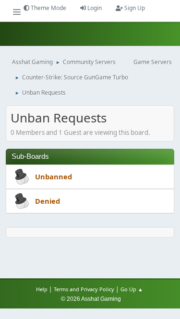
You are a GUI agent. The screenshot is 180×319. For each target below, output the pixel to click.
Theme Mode (47, 8)
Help (42, 289)
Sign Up (134, 8)
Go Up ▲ (132, 289)
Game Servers (152, 62)
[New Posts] (20, 177)
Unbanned (53, 176)
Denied (47, 201)
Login (94, 8)
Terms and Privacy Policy (84, 289)
